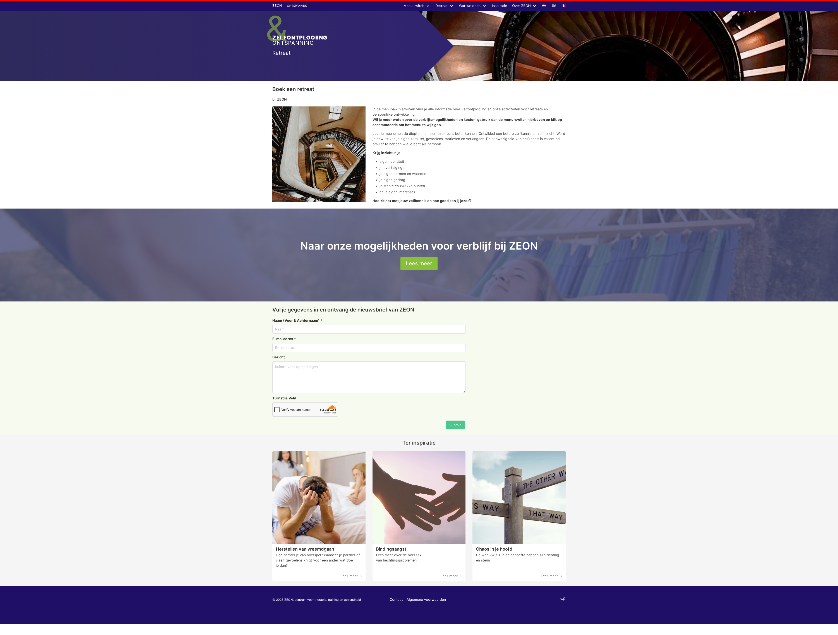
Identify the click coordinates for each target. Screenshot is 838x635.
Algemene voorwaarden (426, 599)
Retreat (442, 5)
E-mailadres (284, 339)
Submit (455, 425)
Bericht (278, 357)
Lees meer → (351, 576)
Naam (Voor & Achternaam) (297, 320)
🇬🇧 (554, 5)
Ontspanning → (299, 5)
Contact (396, 599)
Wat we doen (470, 5)
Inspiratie (499, 5)
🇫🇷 (563, 5)
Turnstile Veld (284, 398)
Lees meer (419, 263)
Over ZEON (521, 5)
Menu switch (414, 5)
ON (277, 6)
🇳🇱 (544, 5)
